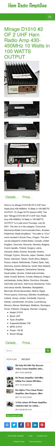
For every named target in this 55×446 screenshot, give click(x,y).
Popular (11, 359)
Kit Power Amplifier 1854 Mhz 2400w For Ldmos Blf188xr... (29, 379)
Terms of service (35, 441)
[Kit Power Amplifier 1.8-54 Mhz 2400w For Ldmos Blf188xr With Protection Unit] (10, 380)
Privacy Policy (19, 441)
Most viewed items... (14, 415)
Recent (25, 359)
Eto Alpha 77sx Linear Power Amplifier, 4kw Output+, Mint (29, 392)
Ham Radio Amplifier (16, 435)
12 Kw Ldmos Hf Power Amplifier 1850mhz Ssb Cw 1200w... (31, 404)
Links (30, 435)
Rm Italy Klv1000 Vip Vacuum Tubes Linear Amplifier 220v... (29, 367)
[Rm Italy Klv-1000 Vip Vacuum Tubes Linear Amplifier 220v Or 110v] (10, 368)
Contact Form (42, 435)
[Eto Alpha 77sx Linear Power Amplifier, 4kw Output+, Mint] (10, 392)
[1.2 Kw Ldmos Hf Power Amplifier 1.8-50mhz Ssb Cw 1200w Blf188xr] (10, 405)
